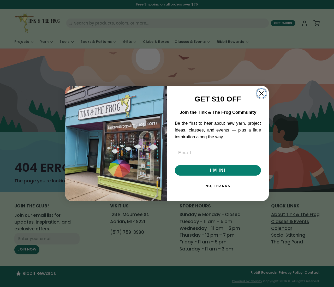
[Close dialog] (261, 93)
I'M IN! (218, 170)
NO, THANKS (218, 186)
